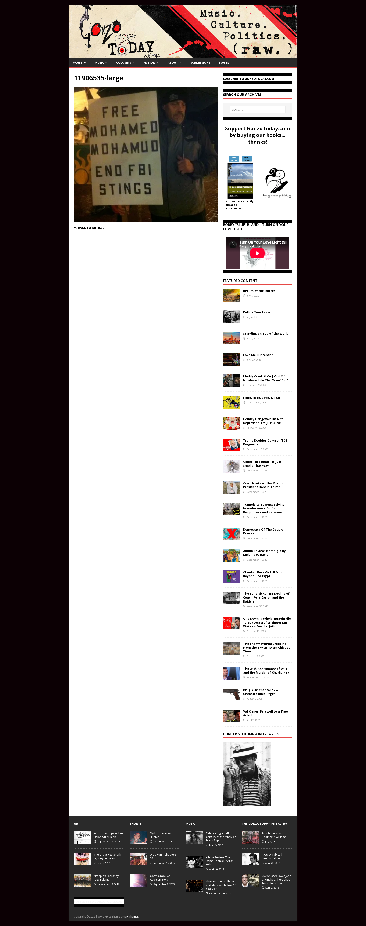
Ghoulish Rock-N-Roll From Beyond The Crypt (263, 574)
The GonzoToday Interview (264, 823)
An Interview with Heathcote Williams (274, 835)
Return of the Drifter (259, 291)
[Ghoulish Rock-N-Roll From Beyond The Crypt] (231, 581)
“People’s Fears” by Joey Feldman (106, 877)
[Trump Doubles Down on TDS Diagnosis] (231, 449)
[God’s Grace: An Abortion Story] (138, 884)
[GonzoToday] (183, 56)
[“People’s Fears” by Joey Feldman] (82, 884)
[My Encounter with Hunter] (138, 842)
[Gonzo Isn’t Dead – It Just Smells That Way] (231, 470)
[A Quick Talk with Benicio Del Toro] (250, 863)
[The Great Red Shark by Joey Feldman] (82, 863)
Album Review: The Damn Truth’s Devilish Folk (220, 860)
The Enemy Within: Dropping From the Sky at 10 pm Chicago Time (266, 647)
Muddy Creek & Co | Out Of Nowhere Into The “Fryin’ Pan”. (266, 378)
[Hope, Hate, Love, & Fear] (231, 406)
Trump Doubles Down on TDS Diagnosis (265, 442)
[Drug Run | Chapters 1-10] (138, 863)
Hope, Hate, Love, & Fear (261, 398)
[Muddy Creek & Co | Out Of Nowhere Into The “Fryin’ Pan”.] (231, 385)
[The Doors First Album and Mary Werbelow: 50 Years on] (194, 890)
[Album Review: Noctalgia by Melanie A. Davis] (231, 559)
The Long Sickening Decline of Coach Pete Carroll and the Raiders (266, 597)
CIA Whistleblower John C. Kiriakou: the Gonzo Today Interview (276, 879)
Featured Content (240, 280)
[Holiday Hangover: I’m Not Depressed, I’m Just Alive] (231, 427)
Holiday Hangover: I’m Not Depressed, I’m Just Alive (263, 421)
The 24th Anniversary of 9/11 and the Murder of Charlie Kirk (266, 670)
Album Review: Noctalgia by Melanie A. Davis (264, 553)
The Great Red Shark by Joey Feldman (107, 856)
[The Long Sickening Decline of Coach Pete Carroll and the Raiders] (231, 602)
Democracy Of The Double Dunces (263, 531)
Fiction (149, 63)
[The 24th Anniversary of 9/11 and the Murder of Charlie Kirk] (231, 677)
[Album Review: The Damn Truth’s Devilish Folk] (194, 866)
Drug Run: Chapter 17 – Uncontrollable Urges (260, 692)
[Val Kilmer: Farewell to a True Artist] (231, 720)
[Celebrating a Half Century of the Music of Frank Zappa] (194, 842)
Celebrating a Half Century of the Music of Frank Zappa (221, 836)
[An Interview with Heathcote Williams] (250, 842)
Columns (123, 63)
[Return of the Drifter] (231, 299)
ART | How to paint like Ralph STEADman (108, 835)
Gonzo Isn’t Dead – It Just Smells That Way (262, 464)
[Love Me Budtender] (231, 363)
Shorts (136, 823)
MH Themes (131, 916)
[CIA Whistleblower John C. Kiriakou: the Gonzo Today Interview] (250, 884)
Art (77, 823)
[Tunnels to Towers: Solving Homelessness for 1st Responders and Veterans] (231, 513)
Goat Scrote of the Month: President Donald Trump (263, 485)
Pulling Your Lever (256, 312)
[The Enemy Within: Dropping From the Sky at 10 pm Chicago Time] (231, 652)
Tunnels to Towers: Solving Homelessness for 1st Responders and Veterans (264, 508)
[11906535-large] (146, 219)
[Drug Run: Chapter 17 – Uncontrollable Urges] (231, 698)
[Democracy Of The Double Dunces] (231, 538)
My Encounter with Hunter (161, 835)
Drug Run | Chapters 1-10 (164, 856)
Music (99, 63)
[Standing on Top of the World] (231, 342)
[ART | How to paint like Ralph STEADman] (82, 842)
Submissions (200, 63)
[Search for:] (257, 109)
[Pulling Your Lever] (231, 321)
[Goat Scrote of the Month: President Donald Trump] (231, 492)
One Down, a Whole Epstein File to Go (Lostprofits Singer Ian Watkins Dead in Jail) (267, 622)
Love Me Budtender (258, 355)
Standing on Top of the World (265, 334)
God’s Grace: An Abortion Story (160, 877)
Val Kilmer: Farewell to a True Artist (265, 713)
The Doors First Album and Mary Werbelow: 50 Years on (221, 884)
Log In (224, 63)
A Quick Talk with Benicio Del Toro (272, 856)
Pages (77, 63)
